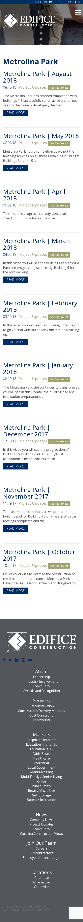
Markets (41, 734)
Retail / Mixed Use (41, 790)
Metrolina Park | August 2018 (37, 76)
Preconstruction (41, 706)
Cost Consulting (41, 715)
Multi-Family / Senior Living (41, 776)
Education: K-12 (41, 749)
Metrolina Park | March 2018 (36, 244)
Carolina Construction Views (41, 833)
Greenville (41, 886)
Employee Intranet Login (41, 857)
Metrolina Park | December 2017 (26, 430)
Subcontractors (48, 2)
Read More (15, 112)
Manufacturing (41, 772)
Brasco (44, 910)
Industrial (41, 763)
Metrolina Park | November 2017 (26, 492)
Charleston (41, 882)
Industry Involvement (41, 681)
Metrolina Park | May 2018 (41, 136)
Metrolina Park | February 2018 (40, 306)
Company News (41, 819)
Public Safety (41, 786)
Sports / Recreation (41, 799)
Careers (74, 2)
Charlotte (41, 877)
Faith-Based (42, 753)
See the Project (59, 87)
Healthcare (41, 758)
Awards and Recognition (41, 690)
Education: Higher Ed (41, 744)
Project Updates (33, 87)
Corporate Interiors (41, 740)
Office (41, 781)
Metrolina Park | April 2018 (34, 194)
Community (41, 686)
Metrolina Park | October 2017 (39, 555)
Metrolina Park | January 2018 (38, 368)
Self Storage (41, 795)
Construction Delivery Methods (41, 710)
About (41, 671)
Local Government (41, 767)
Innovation (41, 720)
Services (41, 700)
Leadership (41, 677)
